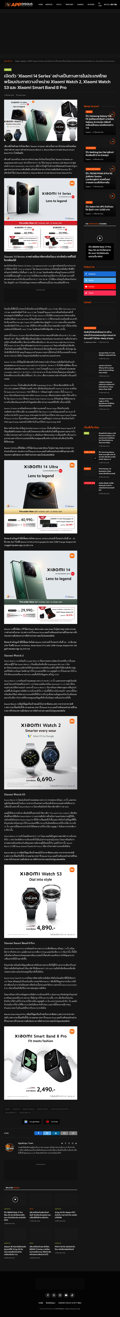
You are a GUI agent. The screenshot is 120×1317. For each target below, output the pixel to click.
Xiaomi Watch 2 (10, 1113)
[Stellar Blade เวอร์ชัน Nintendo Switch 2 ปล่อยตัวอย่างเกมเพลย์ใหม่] (90, 486)
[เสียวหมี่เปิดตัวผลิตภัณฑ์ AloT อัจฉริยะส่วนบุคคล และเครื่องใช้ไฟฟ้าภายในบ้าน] (41, 1199)
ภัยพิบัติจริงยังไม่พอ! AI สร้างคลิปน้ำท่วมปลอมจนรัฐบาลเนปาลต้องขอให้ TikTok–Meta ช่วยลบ (100, 335)
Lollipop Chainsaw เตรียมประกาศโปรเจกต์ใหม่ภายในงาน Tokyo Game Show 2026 (106, 385)
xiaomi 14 (16, 1109)
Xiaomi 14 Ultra (42, 1109)
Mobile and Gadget (93, 169)
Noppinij (88, 132)
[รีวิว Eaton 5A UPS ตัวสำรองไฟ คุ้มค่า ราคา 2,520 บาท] (100, 204)
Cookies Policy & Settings (69, 1303)
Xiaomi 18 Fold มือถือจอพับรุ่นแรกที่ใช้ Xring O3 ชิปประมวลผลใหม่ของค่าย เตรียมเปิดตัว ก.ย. (15, 1250)
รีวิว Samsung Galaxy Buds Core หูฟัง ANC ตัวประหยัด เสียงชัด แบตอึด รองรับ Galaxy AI (107, 455)
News (31, 1209)
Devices (89, 112)
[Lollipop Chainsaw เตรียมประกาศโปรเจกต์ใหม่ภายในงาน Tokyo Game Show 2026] (90, 385)
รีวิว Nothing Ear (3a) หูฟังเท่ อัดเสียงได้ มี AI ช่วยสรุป (100, 154)
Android (48, 4)
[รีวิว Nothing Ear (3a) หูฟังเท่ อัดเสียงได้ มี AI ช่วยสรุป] (100, 150)
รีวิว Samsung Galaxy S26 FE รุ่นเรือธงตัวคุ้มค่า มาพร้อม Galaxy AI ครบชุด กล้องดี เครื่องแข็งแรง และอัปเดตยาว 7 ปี (100, 122)
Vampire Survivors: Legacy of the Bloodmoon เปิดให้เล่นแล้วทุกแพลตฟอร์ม (106, 402)
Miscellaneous (90, 328)
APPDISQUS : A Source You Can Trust (68, 1309)
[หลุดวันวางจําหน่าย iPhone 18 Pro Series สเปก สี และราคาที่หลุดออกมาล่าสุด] (90, 368)
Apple (59, 4)
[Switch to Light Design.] (111, 4)
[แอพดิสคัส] (18, 4)
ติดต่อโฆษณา (50, 1303)
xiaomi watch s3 (25, 1113)
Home (41, 4)
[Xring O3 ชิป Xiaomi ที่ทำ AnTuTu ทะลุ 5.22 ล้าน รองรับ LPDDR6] (66, 1199)
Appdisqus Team (25, 1143)
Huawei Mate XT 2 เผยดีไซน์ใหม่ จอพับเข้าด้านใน (107, 354)
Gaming (80, 4)
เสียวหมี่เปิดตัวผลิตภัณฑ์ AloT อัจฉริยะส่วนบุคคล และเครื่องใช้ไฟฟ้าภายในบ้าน (40, 1215)
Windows (69, 4)
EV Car (100, 4)
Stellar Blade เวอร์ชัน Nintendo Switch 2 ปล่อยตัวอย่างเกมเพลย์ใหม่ (106, 486)
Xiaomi (7, 1109)
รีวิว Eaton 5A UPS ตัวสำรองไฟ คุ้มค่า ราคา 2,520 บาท (99, 208)
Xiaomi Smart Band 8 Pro (60, 1109)
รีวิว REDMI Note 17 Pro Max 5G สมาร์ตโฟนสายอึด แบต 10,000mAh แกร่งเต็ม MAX (15, 1216)
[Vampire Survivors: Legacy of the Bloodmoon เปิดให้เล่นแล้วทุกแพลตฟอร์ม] (90, 401)
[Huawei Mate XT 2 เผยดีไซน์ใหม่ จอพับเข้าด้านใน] (90, 356)
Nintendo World (90, 483)
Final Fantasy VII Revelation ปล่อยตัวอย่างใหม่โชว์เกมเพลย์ (107, 471)
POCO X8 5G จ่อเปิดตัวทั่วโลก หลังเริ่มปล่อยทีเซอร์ (65, 1248)
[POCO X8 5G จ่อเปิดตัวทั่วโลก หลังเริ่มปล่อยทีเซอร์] (66, 1234)
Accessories (91, 148)
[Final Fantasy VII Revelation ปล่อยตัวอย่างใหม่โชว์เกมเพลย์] (90, 471)
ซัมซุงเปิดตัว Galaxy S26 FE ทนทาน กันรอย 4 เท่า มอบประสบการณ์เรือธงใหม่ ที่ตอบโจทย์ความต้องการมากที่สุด (107, 438)
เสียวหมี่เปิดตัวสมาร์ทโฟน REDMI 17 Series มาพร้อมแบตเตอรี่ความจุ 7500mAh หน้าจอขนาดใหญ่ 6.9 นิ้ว (40, 1250)
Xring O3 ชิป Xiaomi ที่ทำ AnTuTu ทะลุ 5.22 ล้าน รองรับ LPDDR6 (66, 1215)
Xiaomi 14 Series (28, 1109)
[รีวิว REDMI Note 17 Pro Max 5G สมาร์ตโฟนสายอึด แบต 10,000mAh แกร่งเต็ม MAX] (15, 1199)
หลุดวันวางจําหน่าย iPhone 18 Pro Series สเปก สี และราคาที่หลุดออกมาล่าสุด (106, 369)
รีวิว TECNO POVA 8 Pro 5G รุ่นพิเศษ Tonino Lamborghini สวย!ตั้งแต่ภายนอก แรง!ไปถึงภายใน (99, 178)
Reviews (91, 4)
